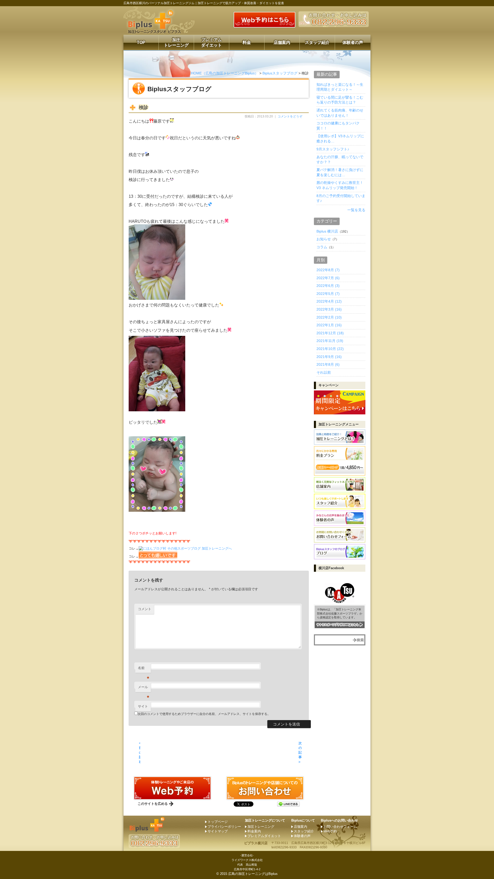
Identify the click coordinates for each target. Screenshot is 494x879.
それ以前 (323, 372)
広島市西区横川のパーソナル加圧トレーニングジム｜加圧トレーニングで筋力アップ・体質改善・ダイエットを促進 (203, 3)
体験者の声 (352, 42)
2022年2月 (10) (329, 317)
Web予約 (330, 831)
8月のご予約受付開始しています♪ (340, 198)
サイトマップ (218, 831)
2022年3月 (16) (329, 309)
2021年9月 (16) (329, 357)
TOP (141, 42)
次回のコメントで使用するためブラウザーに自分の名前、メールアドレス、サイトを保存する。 (204, 714)
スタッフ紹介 (317, 42)
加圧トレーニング (176, 42)
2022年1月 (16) (329, 325)
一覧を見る (356, 210)
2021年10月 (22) (330, 349)
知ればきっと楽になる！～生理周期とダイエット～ (339, 87)
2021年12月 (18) (330, 333)
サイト (143, 706)
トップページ (218, 822)
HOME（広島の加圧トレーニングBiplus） (224, 73)
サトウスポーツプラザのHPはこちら (338, 624)
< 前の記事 (139, 752)
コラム (321, 247)
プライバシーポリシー (224, 827)
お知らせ (323, 239)
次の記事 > (300, 752)
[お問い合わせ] (172, 798)
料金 (247, 42)
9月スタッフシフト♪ (332, 149)
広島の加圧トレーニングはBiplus (253, 874)
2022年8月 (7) (328, 270)
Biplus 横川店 (327, 231)
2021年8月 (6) (328, 364)
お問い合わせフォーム (340, 827)
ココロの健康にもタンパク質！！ (338, 125)
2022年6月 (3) (328, 286)
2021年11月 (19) (329, 341)
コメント (144, 609)
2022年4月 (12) (329, 301)
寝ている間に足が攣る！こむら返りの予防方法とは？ (339, 100)
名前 (143, 669)
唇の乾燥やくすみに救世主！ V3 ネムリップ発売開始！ (339, 185)
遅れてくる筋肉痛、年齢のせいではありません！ (339, 112)
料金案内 (254, 831)
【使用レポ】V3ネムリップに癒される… (340, 138)
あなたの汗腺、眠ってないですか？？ (339, 159)
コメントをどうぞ (290, 116)
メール (143, 688)
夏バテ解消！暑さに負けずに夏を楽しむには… (339, 172)
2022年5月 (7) (328, 294)
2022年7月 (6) (328, 278)
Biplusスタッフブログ (279, 73)
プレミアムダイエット (211, 42)
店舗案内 (282, 42)
